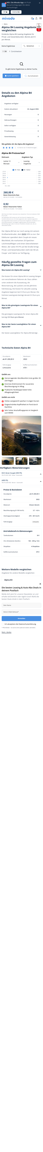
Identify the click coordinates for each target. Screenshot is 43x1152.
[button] (40, 578)
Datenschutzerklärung (27, 619)
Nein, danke (6, 627)
